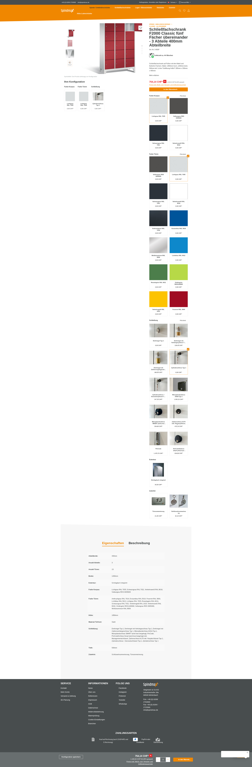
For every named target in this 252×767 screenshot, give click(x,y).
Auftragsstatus (143, 2)
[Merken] (140, 28)
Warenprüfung (93, 716)
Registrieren (162, 2)
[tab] (139, 543)
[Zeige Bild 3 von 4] (142, 51)
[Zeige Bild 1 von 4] (142, 46)
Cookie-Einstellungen (96, 720)
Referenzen (92, 696)
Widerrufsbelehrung (96, 712)
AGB (90, 704)
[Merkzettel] (184, 11)
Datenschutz (93, 708)
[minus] (158, 759)
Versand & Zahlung (68, 696)
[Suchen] (180, 11)
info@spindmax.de (83, 2)
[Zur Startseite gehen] (67, 10)
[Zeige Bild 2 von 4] (142, 48)
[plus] (168, 759)
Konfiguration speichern (71, 757)
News (90, 688)
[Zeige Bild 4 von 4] (142, 53)
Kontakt (64, 688)
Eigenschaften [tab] (113, 543)
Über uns (91, 692)
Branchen (92, 724)
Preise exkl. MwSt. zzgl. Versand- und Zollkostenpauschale (167, 85)
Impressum (92, 700)
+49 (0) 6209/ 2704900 (69, 2)
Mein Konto (65, 692)
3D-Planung (65, 700)
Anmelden (152, 2)
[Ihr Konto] (189, 11)
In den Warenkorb (170, 89)
